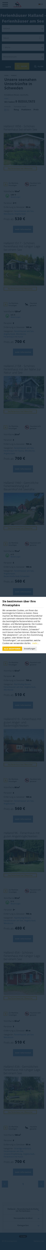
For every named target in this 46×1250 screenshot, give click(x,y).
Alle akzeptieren (12, 648)
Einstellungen (29, 648)
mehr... (35, 643)
